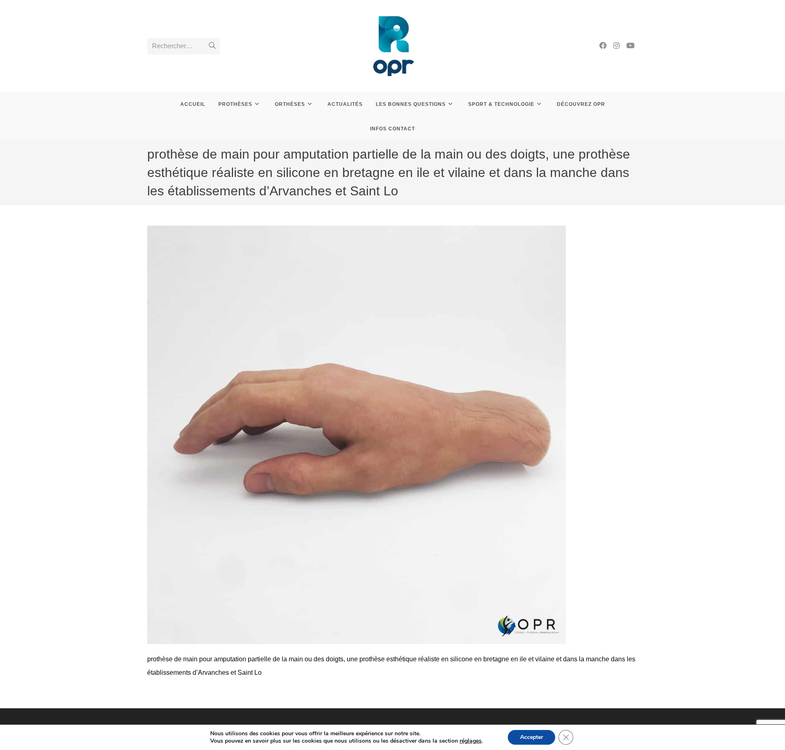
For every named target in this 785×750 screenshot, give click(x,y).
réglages (471, 741)
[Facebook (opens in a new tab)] (603, 45)
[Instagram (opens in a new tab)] (616, 45)
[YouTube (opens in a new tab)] (630, 45)
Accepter (531, 737)
